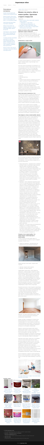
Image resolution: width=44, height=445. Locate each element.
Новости (9, 5)
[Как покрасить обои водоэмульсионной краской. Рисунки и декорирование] (26, 417)
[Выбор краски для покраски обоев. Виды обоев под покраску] (8, 417)
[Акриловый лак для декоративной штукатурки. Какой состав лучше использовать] (17, 387)
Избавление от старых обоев (26, 22)
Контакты (6, 433)
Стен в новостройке (36, 375)
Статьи (14, 5)
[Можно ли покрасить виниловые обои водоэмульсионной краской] (35, 417)
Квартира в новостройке (23, 377)
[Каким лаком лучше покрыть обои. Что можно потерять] (17, 402)
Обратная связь (8, 436)
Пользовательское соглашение (15, 433)
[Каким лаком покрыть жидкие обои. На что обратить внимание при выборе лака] (26, 402)
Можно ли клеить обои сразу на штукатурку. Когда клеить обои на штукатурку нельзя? (10, 49)
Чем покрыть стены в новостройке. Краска (27, 25)
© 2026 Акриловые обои (9, 430)
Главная (5, 5)
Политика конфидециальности (10, 434)
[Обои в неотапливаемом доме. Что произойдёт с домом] (35, 387)
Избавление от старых (27, 375)
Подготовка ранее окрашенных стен (28, 24)
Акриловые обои (22, 2)
